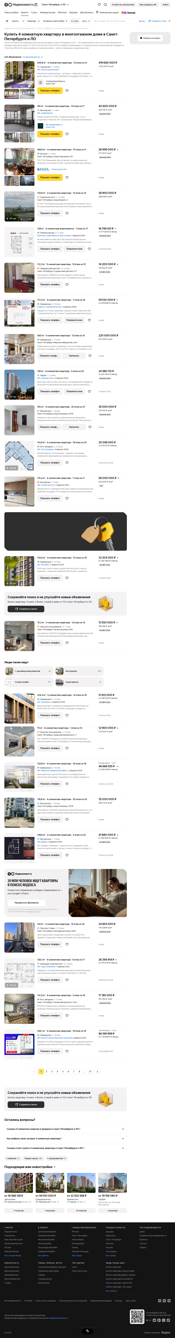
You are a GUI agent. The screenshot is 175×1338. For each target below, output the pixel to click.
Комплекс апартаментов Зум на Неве (54, 235)
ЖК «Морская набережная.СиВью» (52, 770)
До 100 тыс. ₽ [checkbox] (17, 543)
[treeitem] (12, 12)
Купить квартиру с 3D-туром (119, 1287)
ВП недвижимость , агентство (54, 126)
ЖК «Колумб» (43, 565)
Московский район (46, 1239)
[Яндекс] (166, 1332)
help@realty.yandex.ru (58, 1318)
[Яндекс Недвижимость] (21, 5)
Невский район (45, 1243)
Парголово (111, 1235)
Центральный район (47, 1232)
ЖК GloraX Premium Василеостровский (54, 1038)
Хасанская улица (60, 629)
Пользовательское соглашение (73, 1301)
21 (90, 1071)
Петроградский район (48, 1247)
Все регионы (43, 1283)
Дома (142, 1232)
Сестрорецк (111, 1251)
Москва (75, 1232)
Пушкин (109, 1247)
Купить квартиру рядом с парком (120, 1275)
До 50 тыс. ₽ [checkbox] (34, 535)
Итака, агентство (59, 169)
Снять (74, 1267)
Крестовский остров (13, 1239)
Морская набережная (62, 342)
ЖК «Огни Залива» (45, 449)
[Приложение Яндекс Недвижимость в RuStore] (168, 1320)
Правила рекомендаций (101, 1301)
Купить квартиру (113, 1267)
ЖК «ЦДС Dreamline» (46, 967)
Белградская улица (61, 931)
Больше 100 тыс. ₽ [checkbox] (38, 543)
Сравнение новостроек (48, 1271)
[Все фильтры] (7, 21)
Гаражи (143, 1247)
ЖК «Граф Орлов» (45, 113)
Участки (143, 1243)
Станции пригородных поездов (52, 1267)
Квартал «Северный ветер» (49, 307)
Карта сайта (131, 1301)
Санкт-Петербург (45, 156)
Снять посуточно (79, 1271)
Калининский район (47, 1235)
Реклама (28, 1301)
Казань (75, 1247)
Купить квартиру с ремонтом (119, 1283)
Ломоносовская (11, 1251)
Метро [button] (142, 21)
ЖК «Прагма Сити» (45, 378)
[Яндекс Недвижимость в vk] (159, 1300)
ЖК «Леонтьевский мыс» (48, 70)
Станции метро (45, 1279)
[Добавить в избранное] (67, 90)
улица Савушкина (61, 156)
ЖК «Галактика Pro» (46, 485)
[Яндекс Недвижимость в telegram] (169, 1300)
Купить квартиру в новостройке (120, 1271)
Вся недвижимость (12, 1301)
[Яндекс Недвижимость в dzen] (164, 1300)
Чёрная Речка (10, 1232)
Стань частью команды (46, 1301)
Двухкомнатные (11, 1271)
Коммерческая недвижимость (153, 1235)
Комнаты (144, 1239)
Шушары (110, 1232)
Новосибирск (78, 1239)
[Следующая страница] (97, 1071)
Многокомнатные (12, 1279)
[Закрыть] (169, 21)
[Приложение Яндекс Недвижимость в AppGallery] (163, 1320)
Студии (7, 1283)
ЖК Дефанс (42, 842)
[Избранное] (99, 4)
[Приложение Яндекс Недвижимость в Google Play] (159, 1320)
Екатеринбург (78, 1243)
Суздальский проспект (63, 271)
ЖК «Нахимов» (43, 702)
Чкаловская (9, 1235)
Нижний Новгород (80, 1251)
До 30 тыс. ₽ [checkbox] (16, 535)
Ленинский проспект (62, 1002)
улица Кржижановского (64, 735)
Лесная (7, 1247)
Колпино (110, 1243)
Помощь (118, 1301)
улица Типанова (60, 414)
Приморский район (46, 1251)
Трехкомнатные (11, 1275)
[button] (105, 4)
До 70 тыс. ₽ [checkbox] (52, 535)
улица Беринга (59, 200)
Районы (41, 1275)
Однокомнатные (11, 1267)
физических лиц (34, 912)
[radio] (46, 1071)
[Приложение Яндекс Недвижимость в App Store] (154, 1320)
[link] (166, 4)
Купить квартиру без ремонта (119, 1279)
